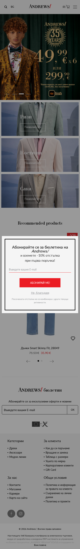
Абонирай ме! (40, 282)
